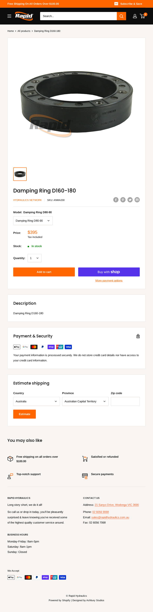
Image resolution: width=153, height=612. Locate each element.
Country (18, 393)
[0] (142, 16)
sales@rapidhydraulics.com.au (110, 517)
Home (10, 31)
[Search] (121, 16)
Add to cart (44, 271)
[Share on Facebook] (115, 199)
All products (24, 31)
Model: (32, 212)
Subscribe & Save (131, 3)
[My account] (135, 16)
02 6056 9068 (100, 511)
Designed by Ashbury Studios (88, 600)
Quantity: (19, 258)
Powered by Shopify (59, 600)
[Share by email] (137, 199)
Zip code (116, 393)
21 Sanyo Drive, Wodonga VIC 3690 (117, 504)
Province (68, 393)
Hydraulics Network (27, 200)
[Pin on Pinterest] (123, 199)
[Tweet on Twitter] (130, 199)
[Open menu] (9, 16)
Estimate (24, 414)
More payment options (109, 280)
